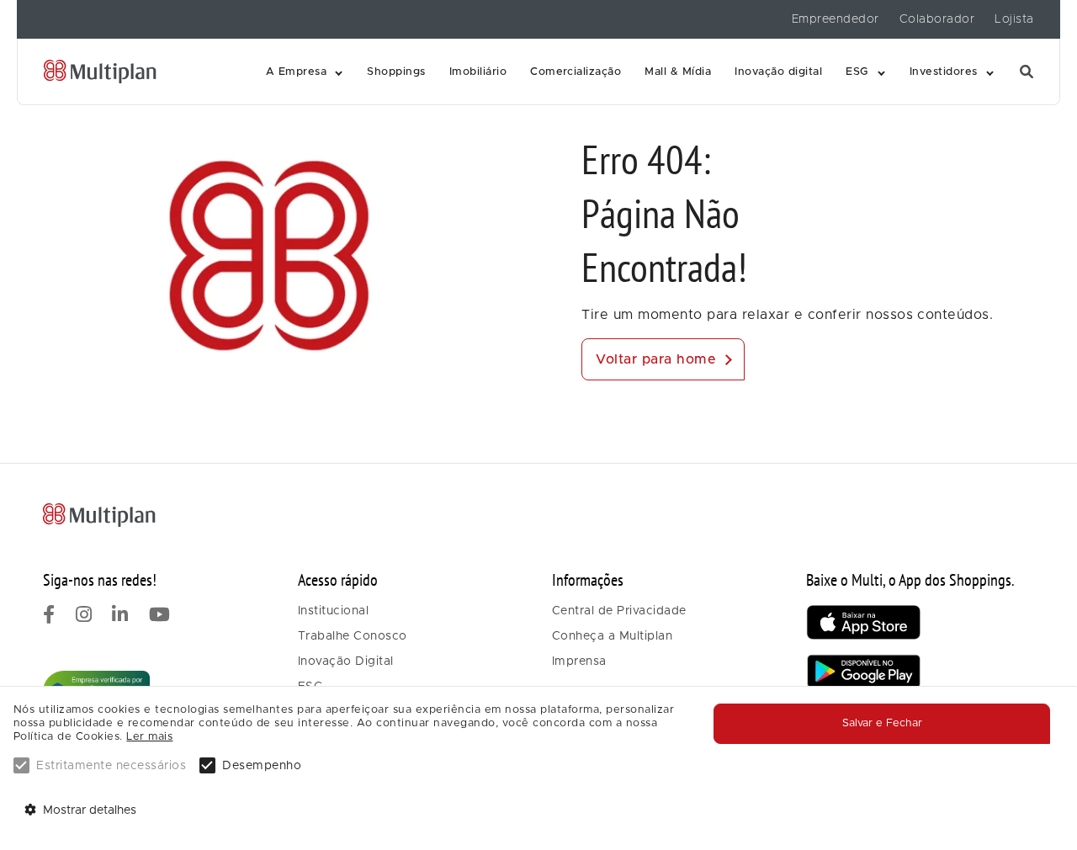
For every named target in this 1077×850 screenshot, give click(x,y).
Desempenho (261, 766)
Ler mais (149, 736)
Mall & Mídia (678, 71)
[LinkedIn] (120, 617)
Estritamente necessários (111, 766)
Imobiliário (478, 71)
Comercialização (575, 71)
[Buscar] (1026, 72)
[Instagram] (84, 617)
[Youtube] (160, 617)
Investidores (944, 71)
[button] (304, 72)
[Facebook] (49, 617)
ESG (857, 71)
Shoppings (396, 71)
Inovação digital (778, 71)
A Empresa (296, 71)
